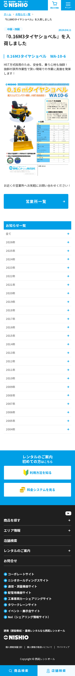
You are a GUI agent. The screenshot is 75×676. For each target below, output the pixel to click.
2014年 (10, 344)
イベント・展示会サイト (24, 611)
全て (8, 234)
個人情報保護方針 (14, 647)
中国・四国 (13, 29)
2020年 (10, 293)
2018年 (10, 310)
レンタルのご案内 (17, 550)
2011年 (10, 370)
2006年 (10, 412)
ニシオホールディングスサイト (28, 580)
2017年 (10, 319)
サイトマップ (63, 647)
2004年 (10, 429)
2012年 (10, 361)
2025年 (10, 251)
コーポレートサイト (21, 574)
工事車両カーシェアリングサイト (30, 598)
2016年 (10, 327)
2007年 (10, 404)
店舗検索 (10, 540)
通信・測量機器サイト (22, 586)
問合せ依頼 (54, 8)
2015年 (10, 336)
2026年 (10, 242)
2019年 (10, 302)
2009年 (10, 387)
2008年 (10, 395)
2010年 (10, 378)
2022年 (10, 276)
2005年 (10, 421)
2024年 (10, 259)
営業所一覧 (36, 201)
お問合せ (10, 560)
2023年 (10, 268)
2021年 (10, 285)
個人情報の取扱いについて (39, 647)
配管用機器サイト (19, 592)
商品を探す (12, 520)
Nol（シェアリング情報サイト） (29, 617)
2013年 (10, 353)
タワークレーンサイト (22, 605)
